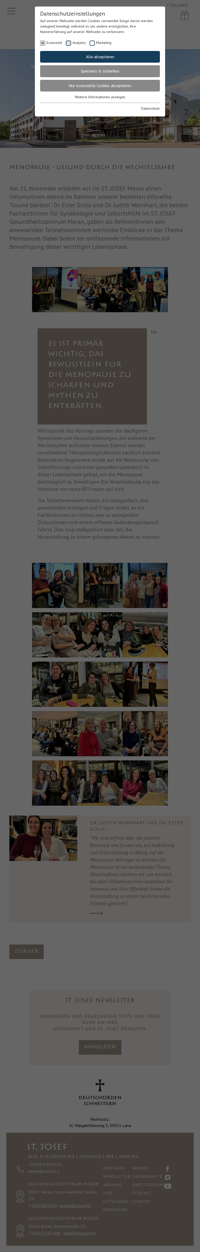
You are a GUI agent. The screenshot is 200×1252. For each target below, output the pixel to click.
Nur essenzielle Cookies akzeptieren (100, 85)
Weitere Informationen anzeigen (100, 97)
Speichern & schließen (100, 71)
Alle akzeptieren (100, 56)
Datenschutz (150, 108)
